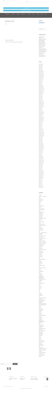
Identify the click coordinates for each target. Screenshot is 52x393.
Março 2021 (41, 128)
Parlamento (41, 314)
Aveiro (40, 220)
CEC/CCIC (40, 234)
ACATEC (40, 198)
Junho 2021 (41, 124)
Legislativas (41, 295)
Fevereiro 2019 (41, 157)
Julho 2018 (40, 165)
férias (40, 272)
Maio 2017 (40, 182)
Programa (40, 319)
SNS (39, 346)
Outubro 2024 (41, 91)
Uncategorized (41, 353)
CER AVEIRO (41, 237)
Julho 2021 (40, 123)
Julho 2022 (40, 114)
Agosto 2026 (41, 64)
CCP (39, 231)
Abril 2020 (40, 141)
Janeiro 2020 (41, 145)
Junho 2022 (41, 115)
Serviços (10, 379)
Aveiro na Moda (41, 221)
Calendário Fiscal (41, 224)
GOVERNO (40, 280)
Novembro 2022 (41, 112)
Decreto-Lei (41, 255)
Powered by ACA (46, 386)
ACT (39, 202)
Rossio (40, 336)
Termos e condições (34, 378)
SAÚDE (40, 339)
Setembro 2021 (41, 120)
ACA (39, 197)
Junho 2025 (41, 81)
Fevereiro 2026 (41, 71)
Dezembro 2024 (41, 88)
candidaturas (41, 228)
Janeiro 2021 (41, 130)
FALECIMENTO (41, 271)
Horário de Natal (41, 283)
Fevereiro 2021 (41, 129)
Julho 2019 (40, 151)
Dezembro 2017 (41, 173)
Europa (40, 270)
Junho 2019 (41, 152)
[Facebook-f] (47, 379)
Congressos (41, 248)
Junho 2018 (41, 166)
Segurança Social (41, 341)
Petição (40, 316)
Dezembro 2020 (41, 131)
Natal (40, 307)
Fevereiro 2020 (41, 144)
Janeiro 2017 (41, 187)
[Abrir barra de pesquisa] (26, 16)
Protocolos (21, 379)
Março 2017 (41, 184)
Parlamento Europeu (42, 315)
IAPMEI (40, 284)
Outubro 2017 (41, 176)
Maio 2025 (40, 82)
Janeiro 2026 (41, 72)
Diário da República (42, 259)
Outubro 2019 (41, 147)
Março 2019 (41, 156)
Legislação (40, 294)
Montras (40, 305)
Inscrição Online (22, 378)
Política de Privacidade (34, 379)
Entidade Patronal (42, 265)
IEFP (39, 285)
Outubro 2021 (41, 119)
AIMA (40, 204)
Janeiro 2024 (41, 102)
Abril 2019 (40, 155)
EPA (39, 266)
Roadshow (40, 335)
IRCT (39, 289)
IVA (39, 291)
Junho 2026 (41, 66)
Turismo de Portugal (42, 352)
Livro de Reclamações (42, 297)
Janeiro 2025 (41, 87)
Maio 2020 (40, 140)
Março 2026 (41, 70)
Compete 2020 (41, 244)
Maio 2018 (40, 167)
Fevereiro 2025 (41, 86)
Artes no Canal (41, 208)
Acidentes (40, 201)
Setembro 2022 (41, 113)
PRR (39, 323)
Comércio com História (42, 242)
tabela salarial (41, 347)
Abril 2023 (40, 109)
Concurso (40, 247)
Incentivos (40, 286)
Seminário (40, 342)
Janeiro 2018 (41, 172)
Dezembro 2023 (41, 103)
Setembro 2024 (41, 92)
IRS (39, 290)
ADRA (40, 203)
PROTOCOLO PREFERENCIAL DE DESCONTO (42, 321)
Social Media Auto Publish (23, 388)
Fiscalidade (41, 273)
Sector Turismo (41, 340)
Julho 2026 (40, 65)
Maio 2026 (40, 67)
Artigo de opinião (41, 209)
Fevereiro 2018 (41, 171)
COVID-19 (40, 254)
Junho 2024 (41, 96)
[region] (46, 366)
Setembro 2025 (41, 77)
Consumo (40, 250)
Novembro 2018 (41, 160)
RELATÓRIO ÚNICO (42, 330)
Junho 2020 (41, 139)
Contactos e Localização (13, 378)
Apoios (40, 207)
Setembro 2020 (41, 135)
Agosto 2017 (41, 178)
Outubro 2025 (41, 76)
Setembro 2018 (41, 162)
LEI (39, 296)
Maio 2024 (40, 97)
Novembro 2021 (41, 118)
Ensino (40, 264)
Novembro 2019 (41, 146)
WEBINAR (40, 356)
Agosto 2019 (41, 150)
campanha (40, 227)
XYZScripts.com (30, 388)
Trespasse (40, 351)
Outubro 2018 (41, 161)
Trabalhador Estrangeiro (43, 348)
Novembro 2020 (41, 133)
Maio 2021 (40, 125)
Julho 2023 (40, 107)
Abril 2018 (40, 168)
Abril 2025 (40, 83)
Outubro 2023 (41, 104)
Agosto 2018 (41, 163)
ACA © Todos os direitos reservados (8, 386)
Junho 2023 (41, 108)
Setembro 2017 (41, 177)
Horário (40, 281)
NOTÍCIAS (40, 308)
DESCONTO (41, 256)
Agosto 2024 (41, 93)
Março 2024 (41, 99)
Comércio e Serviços (42, 243)
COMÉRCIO (40, 239)
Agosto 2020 (41, 136)
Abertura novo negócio (42, 196)
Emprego (40, 261)
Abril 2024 (40, 98)
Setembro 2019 (41, 149)
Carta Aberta (41, 230)
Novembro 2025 (41, 75)
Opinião (40, 311)
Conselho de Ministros (42, 249)
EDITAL (40, 260)
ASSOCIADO (41, 214)
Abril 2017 (40, 183)
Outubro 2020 (41, 134)
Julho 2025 (40, 80)
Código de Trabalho (42, 238)
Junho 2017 (41, 181)
